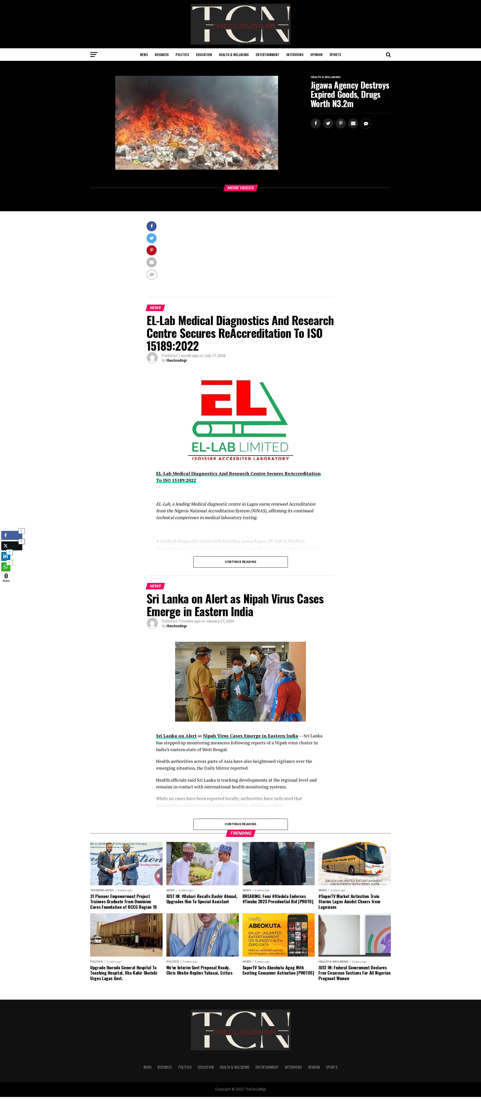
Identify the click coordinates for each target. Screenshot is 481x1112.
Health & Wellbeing (234, 54)
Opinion (316, 54)
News (144, 54)
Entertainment (267, 54)
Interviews (294, 54)
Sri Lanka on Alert (176, 736)
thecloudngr (177, 360)
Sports (335, 54)
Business (162, 54)
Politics (182, 54)
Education (204, 54)
